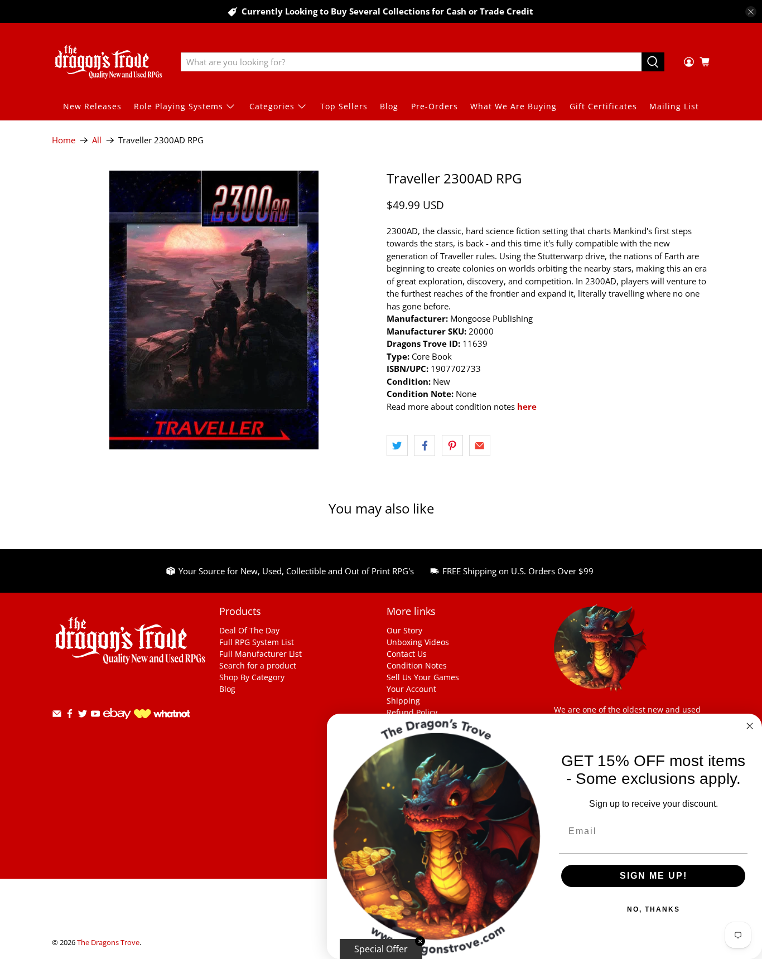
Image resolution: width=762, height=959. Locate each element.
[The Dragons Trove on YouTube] (95, 715)
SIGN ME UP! (653, 875)
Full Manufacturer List (260, 653)
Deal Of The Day (249, 630)
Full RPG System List (256, 642)
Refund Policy (412, 712)
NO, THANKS (653, 909)
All (97, 140)
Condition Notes (417, 665)
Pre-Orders (434, 106)
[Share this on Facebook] (424, 445)
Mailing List (674, 106)
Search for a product (257, 665)
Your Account (411, 689)
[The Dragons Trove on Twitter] (83, 715)
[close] (750, 11)
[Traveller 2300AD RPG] (213, 310)
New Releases (92, 106)
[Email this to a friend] (479, 445)
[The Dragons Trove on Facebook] (70, 715)
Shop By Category (251, 677)
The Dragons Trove (108, 942)
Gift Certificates (603, 106)
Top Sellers (344, 106)
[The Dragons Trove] (108, 62)
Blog (389, 106)
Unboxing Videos (418, 642)
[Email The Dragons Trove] (57, 715)
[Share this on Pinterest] (452, 445)
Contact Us (407, 653)
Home (63, 140)
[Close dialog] (749, 726)
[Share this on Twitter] (397, 445)
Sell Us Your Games (423, 677)
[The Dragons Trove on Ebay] (117, 724)
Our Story (404, 630)
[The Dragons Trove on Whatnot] (162, 715)
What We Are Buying (513, 106)
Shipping (403, 700)
